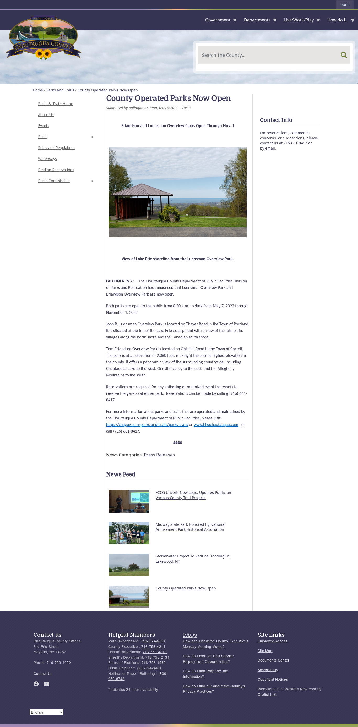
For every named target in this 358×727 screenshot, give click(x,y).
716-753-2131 (157, 657)
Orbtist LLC (267, 694)
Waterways (47, 158)
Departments (255, 21)
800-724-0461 (149, 667)
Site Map (265, 650)
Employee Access (273, 640)
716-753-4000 (59, 662)
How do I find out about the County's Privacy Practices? (214, 688)
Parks (42, 138)
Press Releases (159, 455)
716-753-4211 (153, 646)
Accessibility (268, 669)
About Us (46, 114)
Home (38, 90)
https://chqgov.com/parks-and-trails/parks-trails (147, 425)
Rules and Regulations (56, 147)
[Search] (344, 55)
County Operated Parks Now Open (108, 90)
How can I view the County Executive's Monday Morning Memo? (215, 643)
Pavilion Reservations (56, 169)
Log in (344, 5)
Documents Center (273, 660)
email (270, 148)
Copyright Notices (273, 679)
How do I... (335, 21)
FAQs (190, 635)
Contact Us (43, 673)
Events (43, 125)
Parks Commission (53, 182)
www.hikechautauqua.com (216, 425)
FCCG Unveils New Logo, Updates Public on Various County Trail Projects (193, 495)
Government (215, 21)
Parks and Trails (60, 90)
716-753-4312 (155, 651)
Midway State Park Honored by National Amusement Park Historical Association (190, 527)
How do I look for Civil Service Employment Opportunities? (208, 658)
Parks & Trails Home (55, 103)
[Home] (4, 19)
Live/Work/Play (297, 21)
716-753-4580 (154, 662)
